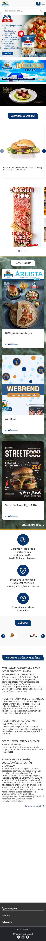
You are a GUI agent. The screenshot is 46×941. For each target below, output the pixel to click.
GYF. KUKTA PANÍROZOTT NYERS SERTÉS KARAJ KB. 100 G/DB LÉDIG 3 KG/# (22, 169)
